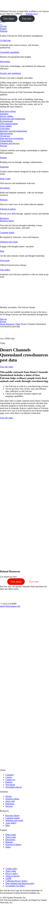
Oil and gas (5, 136)
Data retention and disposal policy (20, 883)
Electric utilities (6, 116)
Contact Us (10, 779)
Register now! (32, 14)
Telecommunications (9, 123)
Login (2, 21)
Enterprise (4, 167)
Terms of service (12, 876)
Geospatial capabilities (9, 52)
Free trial (26, 18)
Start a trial (10, 801)
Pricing (8, 796)
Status (8, 847)
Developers (5, 188)
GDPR (8, 878)
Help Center (5, 178)
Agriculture (5, 128)
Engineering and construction (12, 119)
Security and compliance (10, 73)
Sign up (3, 319)
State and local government (11, 138)
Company (9, 775)
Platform (3, 31)
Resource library (7, 221)
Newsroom (5, 260)
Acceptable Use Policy (15, 886)
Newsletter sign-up (13, 787)
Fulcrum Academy (8, 209)
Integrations (5, 61)
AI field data (5, 40)
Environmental (6, 121)
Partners (3, 157)
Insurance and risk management (13, 131)
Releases (3, 200)
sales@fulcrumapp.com (10, 606)
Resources (10, 324)
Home (2, 324)
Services (3, 146)
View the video (6, 367)
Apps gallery (10, 823)
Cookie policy (11, 868)
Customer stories (7, 232)
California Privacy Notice (16, 881)
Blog (2, 251)
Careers (8, 777)
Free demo (9, 18)
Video (17, 324)
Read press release (8, 111)
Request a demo (12, 799)
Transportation (6, 141)
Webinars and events (9, 242)
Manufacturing (6, 133)
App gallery (5, 270)
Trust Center (10, 837)
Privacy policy (11, 873)
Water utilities (6, 126)
